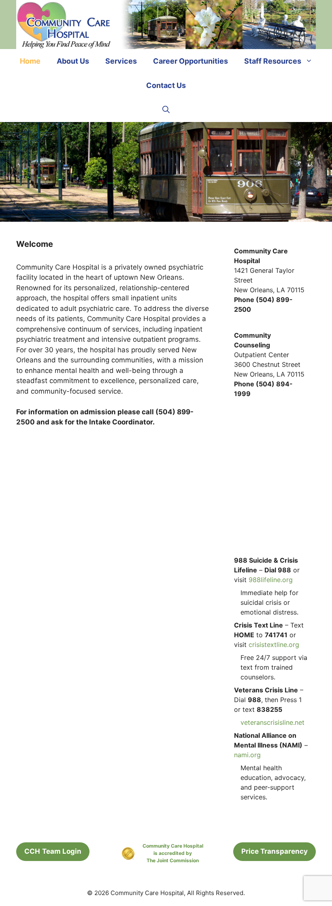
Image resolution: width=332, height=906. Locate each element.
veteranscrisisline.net (272, 722)
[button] (166, 110)
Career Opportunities (190, 61)
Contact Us (166, 85)
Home (30, 61)
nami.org (247, 755)
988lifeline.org (271, 580)
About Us (73, 61)
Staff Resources (272, 61)
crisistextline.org (274, 644)
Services (121, 61)
